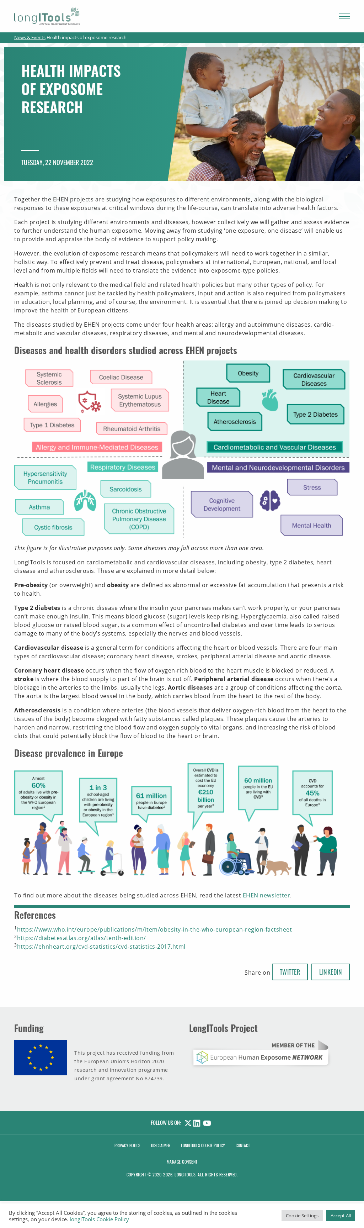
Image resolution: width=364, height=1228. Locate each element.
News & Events (30, 37)
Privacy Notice (127, 1145)
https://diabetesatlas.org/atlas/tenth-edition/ (81, 938)
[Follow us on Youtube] (208, 1122)
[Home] (47, 16)
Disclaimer (160, 1145)
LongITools (185, 1174)
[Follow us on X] (187, 1122)
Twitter (290, 971)
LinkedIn (330, 971)
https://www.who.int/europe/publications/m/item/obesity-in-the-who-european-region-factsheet (154, 929)
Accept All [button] (341, 1215)
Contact (243, 1145)
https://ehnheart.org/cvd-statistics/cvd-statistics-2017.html (101, 946)
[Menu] (344, 16)
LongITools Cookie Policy (203, 1145)
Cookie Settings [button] (302, 1215)
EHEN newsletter (266, 895)
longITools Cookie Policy (99, 1219)
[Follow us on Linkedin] (198, 1122)
